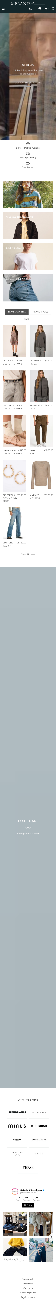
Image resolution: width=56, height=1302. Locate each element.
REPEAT (34, 364)
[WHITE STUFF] (39, 1140)
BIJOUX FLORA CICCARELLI (10, 499)
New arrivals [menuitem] (28, 1279)
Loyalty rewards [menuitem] (28, 1297)
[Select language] (32, 8)
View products (25, 833)
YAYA (32, 453)
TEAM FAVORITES (17, 312)
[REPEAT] (17, 1140)
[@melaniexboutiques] (15, 1191)
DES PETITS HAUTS (12, 364)
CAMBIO (7, 546)
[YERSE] (28, 1167)
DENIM (28, 319)
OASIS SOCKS (9, 450)
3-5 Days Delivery (28, 157)
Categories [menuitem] (28, 1288)
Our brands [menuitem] (28, 1283)
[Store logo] (28, 4)
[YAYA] (39, 1153)
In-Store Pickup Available (28, 148)
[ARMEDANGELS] (17, 1112)
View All (25, 554)
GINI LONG (8, 543)
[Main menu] (4, 9)
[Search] (53, 8)
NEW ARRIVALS (40, 312)
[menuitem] (32, 8)
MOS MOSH (35, 498)
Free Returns (28, 167)
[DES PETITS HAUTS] (39, 1112)
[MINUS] (17, 1126)
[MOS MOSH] (39, 1126)
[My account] (39, 8)
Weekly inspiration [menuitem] (28, 1292)
